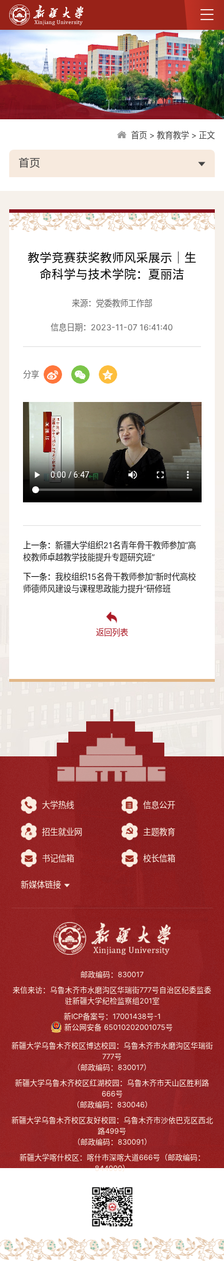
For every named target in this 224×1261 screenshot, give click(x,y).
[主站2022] (112, 938)
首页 (139, 135)
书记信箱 (57, 858)
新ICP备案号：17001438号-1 (112, 1016)
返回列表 (112, 632)
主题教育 (158, 832)
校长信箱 (158, 858)
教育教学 (173, 135)
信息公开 (158, 805)
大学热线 (57, 805)
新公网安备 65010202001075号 (118, 1027)
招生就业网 (61, 832)
